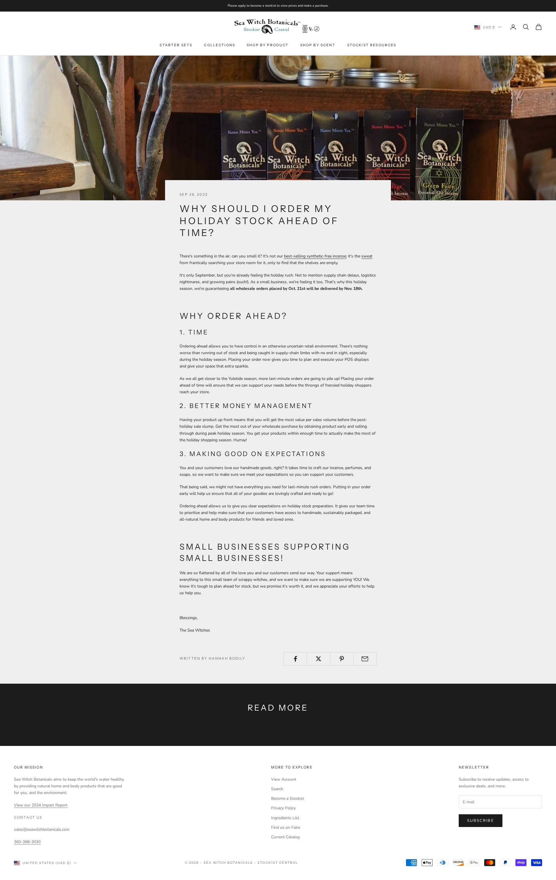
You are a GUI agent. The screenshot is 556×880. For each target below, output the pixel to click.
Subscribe (480, 820)
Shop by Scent (318, 45)
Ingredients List (285, 818)
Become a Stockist (287, 798)
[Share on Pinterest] (341, 658)
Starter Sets (176, 45)
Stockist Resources (371, 45)
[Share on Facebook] (295, 658)
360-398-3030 (27, 842)
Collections (219, 45)
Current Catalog (285, 837)
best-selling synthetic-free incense (315, 256)
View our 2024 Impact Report (40, 805)
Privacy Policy (283, 808)
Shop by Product (267, 45)
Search (277, 789)
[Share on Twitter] (318, 658)
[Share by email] (365, 658)
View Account (283, 779)
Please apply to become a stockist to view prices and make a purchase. (278, 5)
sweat (366, 256)
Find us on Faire (285, 827)
